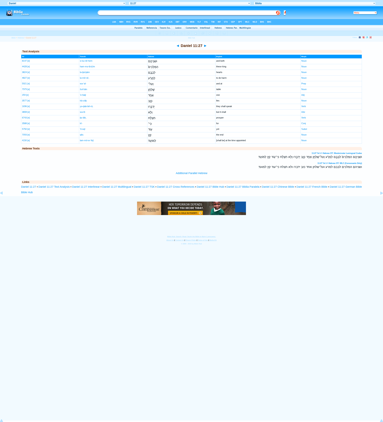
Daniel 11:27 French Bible (312, 186)
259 (24, 95)
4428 (24, 66)
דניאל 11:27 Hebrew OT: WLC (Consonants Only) (339, 163)
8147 (24, 61)
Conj (303, 123)
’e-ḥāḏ (83, 95)
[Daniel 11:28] (379, 199)
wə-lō (82, 112)
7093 (24, 134)
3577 (24, 100)
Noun (304, 61)
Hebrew (21, 38)
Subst (304, 129)
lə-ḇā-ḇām (85, 72)
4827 (24, 78)
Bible (14, 38)
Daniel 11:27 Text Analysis (54, 186)
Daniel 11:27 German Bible (346, 186)
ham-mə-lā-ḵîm (87, 66)
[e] (28, 61)
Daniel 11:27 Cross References (175, 186)
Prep (303, 83)
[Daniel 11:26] (3, 199)
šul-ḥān (83, 89)
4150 (24, 140)
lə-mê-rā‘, (84, 78)
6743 (24, 117)
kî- (81, 123)
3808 (24, 112)
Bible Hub (27, 192)
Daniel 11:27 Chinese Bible (278, 186)
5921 (24, 83)
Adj (302, 95)
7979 (24, 89)
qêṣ (81, 134)
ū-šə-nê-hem (86, 61)
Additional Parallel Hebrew (191, 173)
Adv (303, 112)
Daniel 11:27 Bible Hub (210, 186)
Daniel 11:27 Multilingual (116, 186)
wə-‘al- (83, 83)
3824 (24, 72)
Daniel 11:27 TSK (144, 186)
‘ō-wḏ (82, 129)
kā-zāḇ (83, 100)
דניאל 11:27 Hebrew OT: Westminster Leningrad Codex (337, 153)
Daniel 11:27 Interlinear (86, 186)
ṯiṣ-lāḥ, (83, 117)
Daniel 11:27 (28, 186)
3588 (24, 123)
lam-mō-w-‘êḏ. (87, 140)
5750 (24, 129)
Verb (303, 106)
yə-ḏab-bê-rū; (86, 106)
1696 (24, 106)
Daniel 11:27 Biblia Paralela (243, 186)
